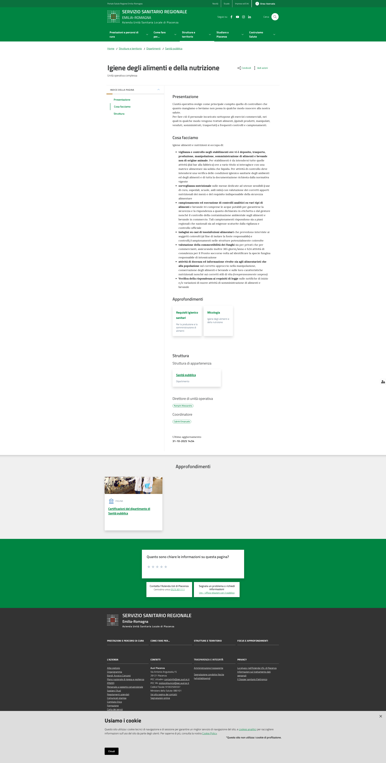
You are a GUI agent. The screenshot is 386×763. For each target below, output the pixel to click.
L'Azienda (112, 659)
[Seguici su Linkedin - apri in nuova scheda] (248, 16)
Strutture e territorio (130, 48)
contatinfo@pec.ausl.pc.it (177, 679)
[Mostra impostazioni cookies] (383, 381)
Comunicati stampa (116, 698)
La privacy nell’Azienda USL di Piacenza (257, 668)
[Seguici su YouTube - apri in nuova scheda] (236, 16)
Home (110, 48)
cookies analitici (247, 729)
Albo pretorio (113, 668)
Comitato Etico (114, 702)
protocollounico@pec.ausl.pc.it (174, 683)
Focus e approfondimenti (252, 640)
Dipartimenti (153, 48)
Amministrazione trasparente (208, 668)
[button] (275, 16)
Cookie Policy (209, 733)
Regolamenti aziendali (118, 694)
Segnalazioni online (160, 698)
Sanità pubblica (173, 48)
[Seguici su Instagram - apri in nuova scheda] (242, 16)
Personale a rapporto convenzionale (125, 687)
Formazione (113, 705)
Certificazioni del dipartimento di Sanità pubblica (129, 511)
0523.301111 (178, 589)
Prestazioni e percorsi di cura (125, 640)
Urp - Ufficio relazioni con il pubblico (216, 593)
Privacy (242, 659)
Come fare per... (160, 640)
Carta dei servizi (115, 709)
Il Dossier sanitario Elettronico (252, 679)
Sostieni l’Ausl (114, 690)
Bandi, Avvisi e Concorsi (119, 675)
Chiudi (111, 751)
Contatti (155, 659)
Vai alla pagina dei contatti (163, 694)
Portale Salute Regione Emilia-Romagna (124, 3)
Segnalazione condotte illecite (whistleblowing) (209, 676)
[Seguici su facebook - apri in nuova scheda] (230, 16)
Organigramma (114, 672)
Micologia (213, 312)
